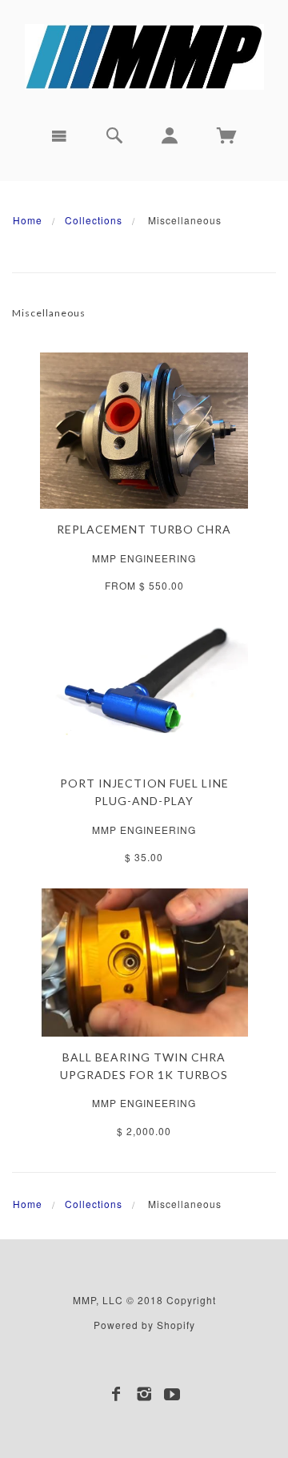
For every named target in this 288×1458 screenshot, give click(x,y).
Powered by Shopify (144, 1324)
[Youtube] (172, 1394)
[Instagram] (144, 1394)
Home (27, 220)
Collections (93, 220)
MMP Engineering (144, 558)
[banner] (144, 57)
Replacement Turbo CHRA (144, 529)
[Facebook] (116, 1394)
